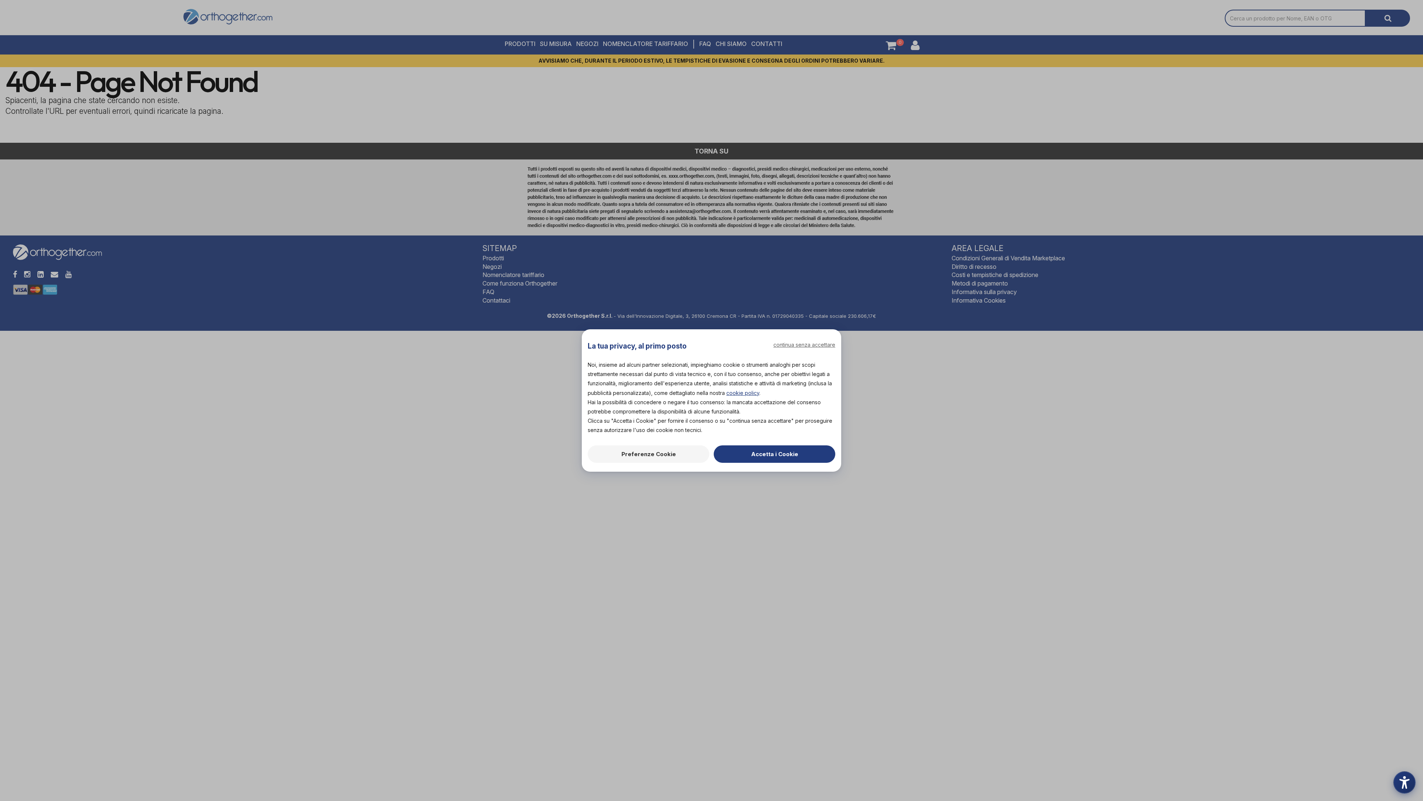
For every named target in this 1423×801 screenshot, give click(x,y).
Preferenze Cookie (648, 454)
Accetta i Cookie (774, 454)
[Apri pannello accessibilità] (1404, 782)
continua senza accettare (804, 345)
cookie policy (742, 393)
